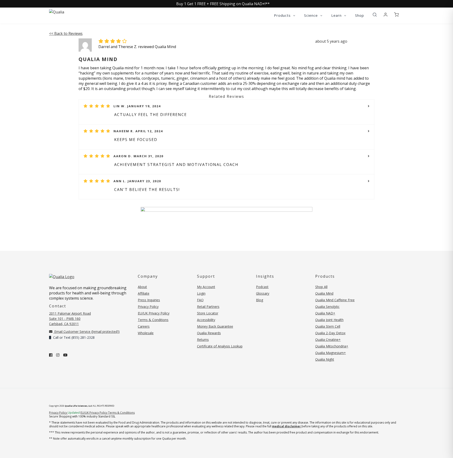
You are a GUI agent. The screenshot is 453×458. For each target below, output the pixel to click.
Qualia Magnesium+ (330, 353)
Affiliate (143, 293)
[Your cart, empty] (396, 14)
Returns (203, 339)
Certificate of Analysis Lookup (220, 346)
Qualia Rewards (209, 333)
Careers (144, 326)
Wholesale (146, 333)
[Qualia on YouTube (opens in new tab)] (65, 355)
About (142, 287)
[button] (374, 14)
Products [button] (283, 15)
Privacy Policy (148, 306)
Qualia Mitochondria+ (331, 346)
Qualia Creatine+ (328, 339)
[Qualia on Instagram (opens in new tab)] (57, 355)
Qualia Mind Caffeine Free (335, 300)
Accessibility (206, 320)
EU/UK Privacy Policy (153, 313)
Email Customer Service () (86, 331)
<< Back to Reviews (66, 33)
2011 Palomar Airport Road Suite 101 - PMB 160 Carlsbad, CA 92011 (70, 318)
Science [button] (311, 15)
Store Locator (207, 313)
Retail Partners (208, 306)
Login (201, 293)
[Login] (385, 14)
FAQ (200, 300)
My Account (206, 287)
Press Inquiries (149, 300)
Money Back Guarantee (215, 326)
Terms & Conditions (153, 320)
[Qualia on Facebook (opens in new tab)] (50, 355)
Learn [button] (337, 15)
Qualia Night (324, 359)
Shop (359, 15)
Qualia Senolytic (327, 306)
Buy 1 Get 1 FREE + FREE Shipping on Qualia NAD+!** (223, 3)
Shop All (321, 287)
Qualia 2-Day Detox (330, 333)
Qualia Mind (324, 293)
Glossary (262, 293)
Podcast (262, 287)
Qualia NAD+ (325, 313)
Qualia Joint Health (329, 320)
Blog (259, 300)
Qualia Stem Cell (327, 326)
